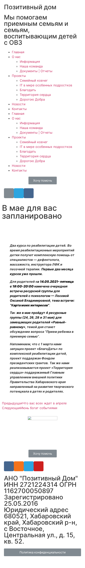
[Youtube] (38, 466)
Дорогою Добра (32, 99)
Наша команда (31, 66)
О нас (16, 57)
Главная (18, 52)
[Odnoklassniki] (19, 466)
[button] (42, 180)
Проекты (19, 76)
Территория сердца (35, 95)
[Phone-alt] (9, 193)
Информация (30, 61)
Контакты (19, 109)
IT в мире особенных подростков (46, 85)
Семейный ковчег (34, 80)
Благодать (28, 90)
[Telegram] (19, 193)
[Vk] (29, 193)
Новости (19, 104)
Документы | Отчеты (36, 71)
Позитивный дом (30, 7)
